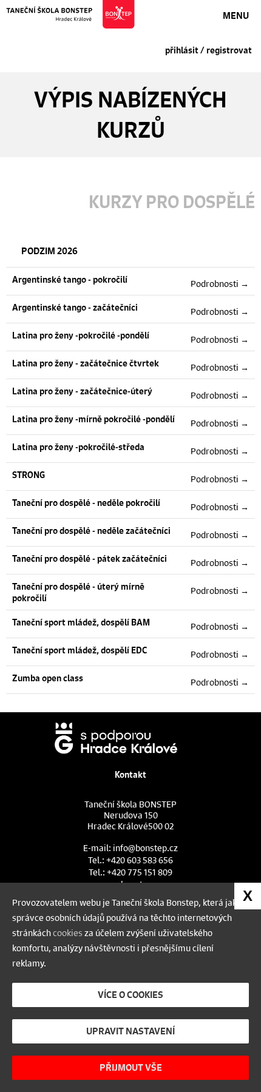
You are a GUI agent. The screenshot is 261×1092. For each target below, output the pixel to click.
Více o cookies (130, 994)
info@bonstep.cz (145, 847)
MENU (236, 15)
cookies (68, 932)
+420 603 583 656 (139, 860)
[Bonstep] (71, 14)
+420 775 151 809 (139, 872)
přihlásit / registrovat (208, 50)
